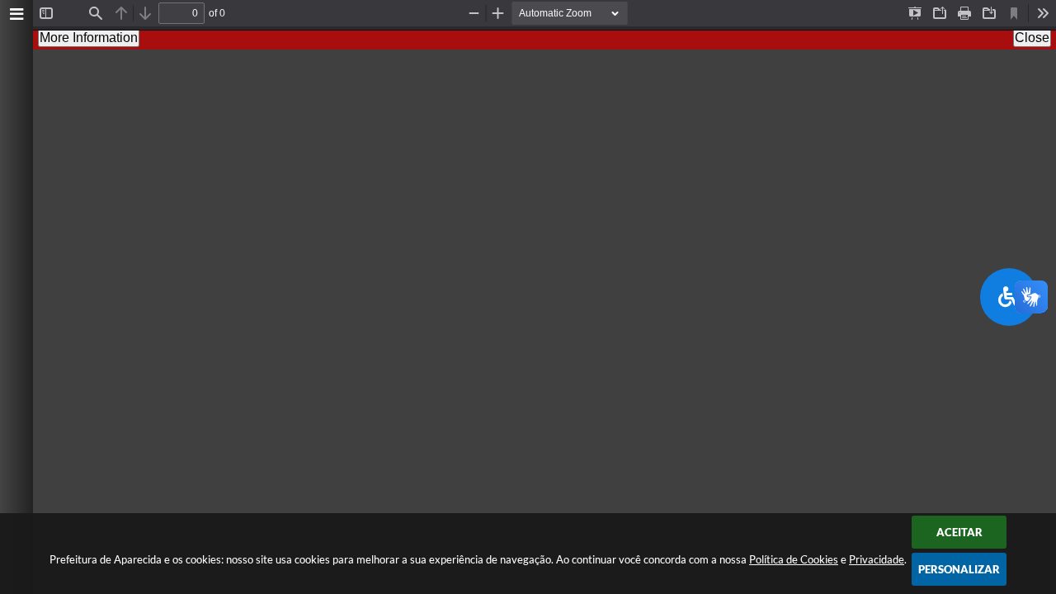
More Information (89, 38)
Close (1032, 38)
